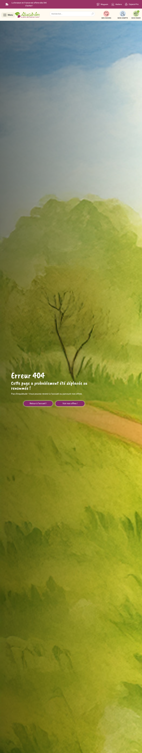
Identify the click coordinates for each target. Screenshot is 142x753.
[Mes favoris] (106, 14)
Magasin (104, 4)
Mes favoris (106, 18)
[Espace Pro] (126, 4)
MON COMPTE (123, 18)
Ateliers (118, 4)
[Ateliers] (112, 4)
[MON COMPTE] (123, 14)
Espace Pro (134, 4)
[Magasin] (98, 4)
